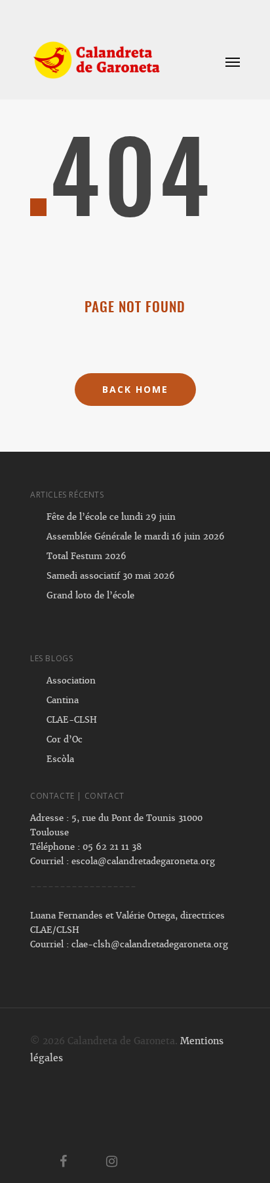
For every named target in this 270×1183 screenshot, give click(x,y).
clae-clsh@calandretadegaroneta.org (149, 944)
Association (71, 680)
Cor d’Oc (65, 739)
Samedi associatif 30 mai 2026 (111, 575)
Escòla (60, 759)
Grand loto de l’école (90, 595)
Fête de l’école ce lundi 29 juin (111, 516)
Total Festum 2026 (86, 556)
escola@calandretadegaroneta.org (143, 861)
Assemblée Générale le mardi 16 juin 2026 (136, 536)
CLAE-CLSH (72, 719)
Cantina (63, 700)
